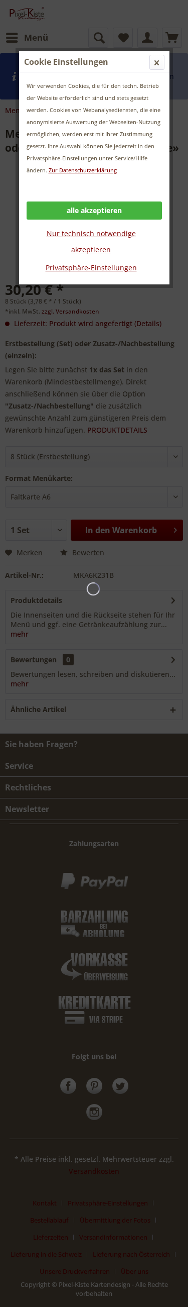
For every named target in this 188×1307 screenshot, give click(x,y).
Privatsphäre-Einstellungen (91, 267)
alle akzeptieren (94, 210)
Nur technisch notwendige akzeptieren (91, 241)
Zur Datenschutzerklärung (83, 170)
